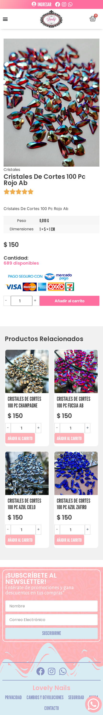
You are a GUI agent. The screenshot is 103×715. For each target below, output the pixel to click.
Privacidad (13, 697)
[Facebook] (57, 4)
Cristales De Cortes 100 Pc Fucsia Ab (73, 402)
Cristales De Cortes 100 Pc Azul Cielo (24, 504)
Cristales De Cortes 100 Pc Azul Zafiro (73, 504)
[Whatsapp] (70, 4)
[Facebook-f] (40, 671)
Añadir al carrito (70, 300)
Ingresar (45, 4)
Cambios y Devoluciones (45, 697)
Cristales (12, 169)
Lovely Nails (51, 688)
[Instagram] (63, 4)
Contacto (51, 708)
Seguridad (76, 697)
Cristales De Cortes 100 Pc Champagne (24, 402)
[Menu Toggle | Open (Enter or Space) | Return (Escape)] (5, 19)
